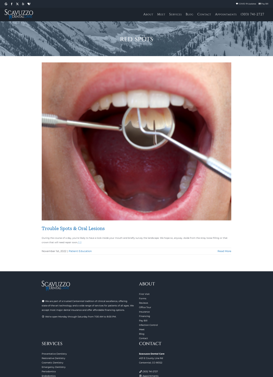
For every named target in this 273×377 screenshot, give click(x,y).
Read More (224, 251)
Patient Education (80, 251)
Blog (141, 333)
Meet (142, 329)
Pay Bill (264, 4)
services (99, 305)
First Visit (144, 294)
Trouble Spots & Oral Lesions (73, 228)
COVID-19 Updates (247, 4)
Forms (142, 298)
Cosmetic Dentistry (52, 362)
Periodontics (49, 371)
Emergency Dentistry (54, 367)
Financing (144, 316)
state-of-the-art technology (57, 305)
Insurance (144, 311)
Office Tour (145, 307)
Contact (143, 338)
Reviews (143, 302)
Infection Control (148, 325)
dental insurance (73, 310)
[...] (80, 242)
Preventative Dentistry (54, 353)
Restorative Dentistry (53, 358)
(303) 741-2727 (150, 371)
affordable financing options (108, 310)
